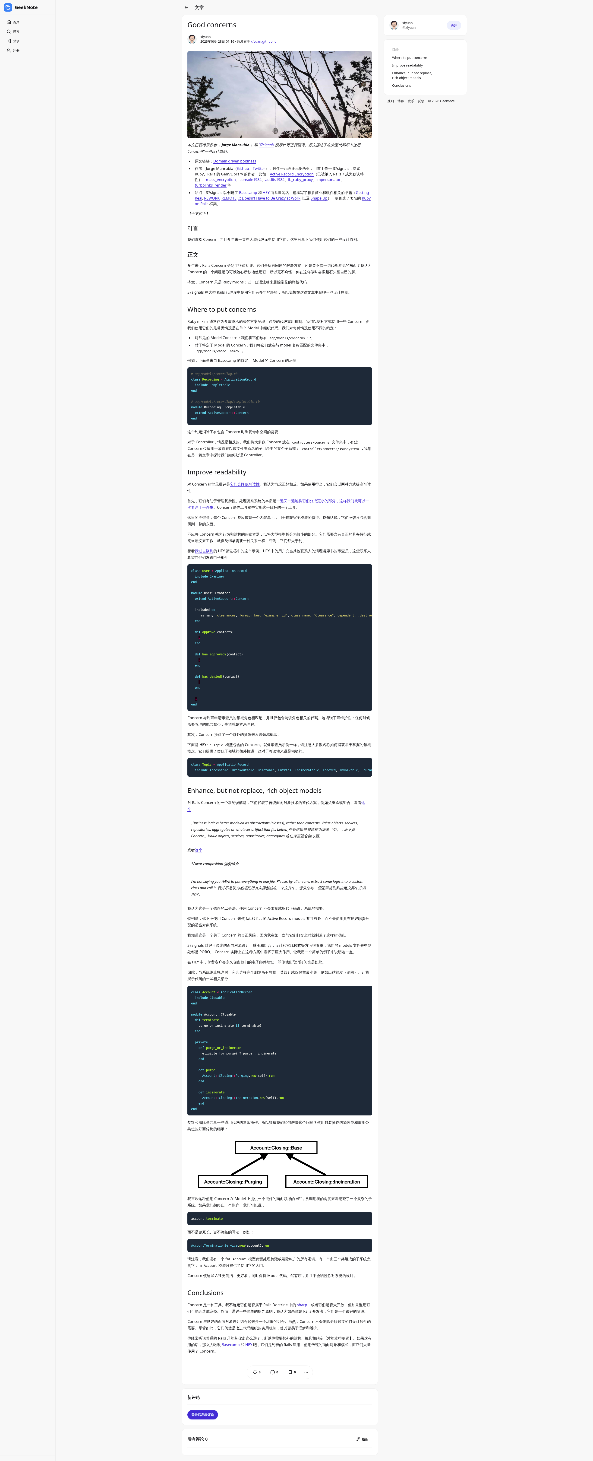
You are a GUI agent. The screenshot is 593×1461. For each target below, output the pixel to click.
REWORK (212, 198)
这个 (198, 849)
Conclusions (401, 85)
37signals (266, 144)
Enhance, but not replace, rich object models (412, 75)
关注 (454, 25)
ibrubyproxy (300, 179)
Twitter (259, 168)
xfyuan (205, 37)
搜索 (16, 31)
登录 (16, 41)
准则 (390, 101)
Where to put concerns (410, 57)
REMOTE (229, 198)
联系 (411, 101)
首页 (16, 22)
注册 (16, 50)
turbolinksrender (211, 185)
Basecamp (248, 192)
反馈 (421, 101)
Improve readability (407, 65)
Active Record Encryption (292, 174)
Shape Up (319, 198)
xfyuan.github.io (263, 41)
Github (243, 168)
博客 (400, 101)
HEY (266, 192)
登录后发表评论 (202, 1414)
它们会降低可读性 (245, 484)
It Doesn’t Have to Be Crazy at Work (269, 198)
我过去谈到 (204, 550)
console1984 (251, 179)
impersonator (328, 179)
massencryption (221, 179)
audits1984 (274, 179)
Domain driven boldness (234, 161)
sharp (302, 1304)
